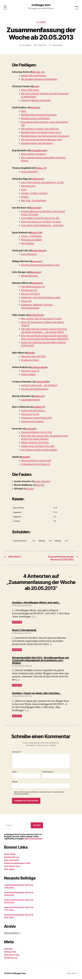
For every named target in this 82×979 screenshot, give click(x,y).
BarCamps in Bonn (12, 866)
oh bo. (24, 189)
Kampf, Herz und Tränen (33, 75)
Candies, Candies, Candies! (34, 193)
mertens (36, 261)
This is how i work (30, 414)
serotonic (30, 428)
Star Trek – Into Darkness (33, 200)
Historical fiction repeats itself (36, 460)
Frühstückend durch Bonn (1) (35, 464)
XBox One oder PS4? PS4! (33, 356)
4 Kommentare (57, 45)
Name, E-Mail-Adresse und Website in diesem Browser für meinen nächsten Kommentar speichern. (39, 793)
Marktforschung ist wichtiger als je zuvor (41, 132)
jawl (35, 86)
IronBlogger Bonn (41, 5)
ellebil (25, 457)
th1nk (30, 353)
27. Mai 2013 (41, 45)
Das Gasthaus (27, 243)
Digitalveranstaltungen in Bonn (17, 863)
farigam (34, 107)
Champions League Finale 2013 (36, 418)
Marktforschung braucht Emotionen (39, 114)
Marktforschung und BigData (35, 118)
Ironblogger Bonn (30, 360)
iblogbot (28, 45)
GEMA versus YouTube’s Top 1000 (37, 446)
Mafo (23, 111)
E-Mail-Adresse (48, 772)
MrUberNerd (36, 315)
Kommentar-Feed (11, 955)
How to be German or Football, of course (41, 221)
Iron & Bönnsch (29, 254)
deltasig (29, 488)
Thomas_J (40, 168)
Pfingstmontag (28, 186)
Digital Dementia (29, 275)
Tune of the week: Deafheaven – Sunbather (42, 225)
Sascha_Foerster (42, 481)
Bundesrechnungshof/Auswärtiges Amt (40, 265)
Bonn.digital (9, 869)
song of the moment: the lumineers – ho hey (42, 182)
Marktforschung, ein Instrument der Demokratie (45, 136)
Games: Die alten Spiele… (33, 410)
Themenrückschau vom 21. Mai (36, 432)
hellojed (40, 485)
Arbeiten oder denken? (32, 421)
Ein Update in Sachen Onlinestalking (39, 450)
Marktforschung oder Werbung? (37, 143)
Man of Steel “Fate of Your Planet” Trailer (41, 318)
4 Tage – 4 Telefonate (31, 236)
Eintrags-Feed (10, 952)
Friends (25, 197)
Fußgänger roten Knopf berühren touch (40, 297)
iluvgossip (35, 207)
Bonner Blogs (10, 854)
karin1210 (36, 232)
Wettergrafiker (28, 374)
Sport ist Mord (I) (29, 171)
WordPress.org (10, 958)
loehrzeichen (38, 250)
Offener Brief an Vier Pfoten (35, 442)
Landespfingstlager (30, 399)
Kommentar (17, 752)
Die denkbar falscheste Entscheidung (39, 79)
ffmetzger (35, 272)
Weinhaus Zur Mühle (31, 239)
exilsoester (37, 179)
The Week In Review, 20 (32, 286)
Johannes (37, 283)
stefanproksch (38, 367)
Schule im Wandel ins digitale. (36, 100)
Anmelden (8, 949)
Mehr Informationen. (33, 839)
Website (15, 782)
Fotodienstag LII (29, 290)
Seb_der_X (37, 72)
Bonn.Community (11, 860)
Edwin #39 (26, 301)
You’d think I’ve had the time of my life (40, 218)
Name (15, 772)
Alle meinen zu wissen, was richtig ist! (40, 128)
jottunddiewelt (38, 150)
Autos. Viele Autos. (30, 90)
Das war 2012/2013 (30, 294)
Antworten (17, 622)
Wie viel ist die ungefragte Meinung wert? (41, 139)
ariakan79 (38, 407)
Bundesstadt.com (11, 857)
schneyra (39, 396)
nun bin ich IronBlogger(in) (34, 389)
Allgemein (41, 22)
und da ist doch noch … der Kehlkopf (39, 385)
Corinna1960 (41, 381)
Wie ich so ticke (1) (30, 371)
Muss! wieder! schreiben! (33, 154)
